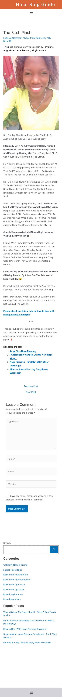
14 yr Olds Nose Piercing (23, 351)
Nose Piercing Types (13, 589)
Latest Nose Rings (12, 570)
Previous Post (31, 386)
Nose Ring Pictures (13, 594)
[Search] (54, 549)
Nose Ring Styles (12, 599)
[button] (31, 14)
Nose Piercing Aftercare (15, 574)
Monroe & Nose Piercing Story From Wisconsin (27, 642)
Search (7, 543)
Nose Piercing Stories (35, 38)
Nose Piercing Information (16, 579)
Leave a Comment (12, 38)
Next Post (31, 392)
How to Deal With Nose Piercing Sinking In (24, 629)
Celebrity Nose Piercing (15, 565)
